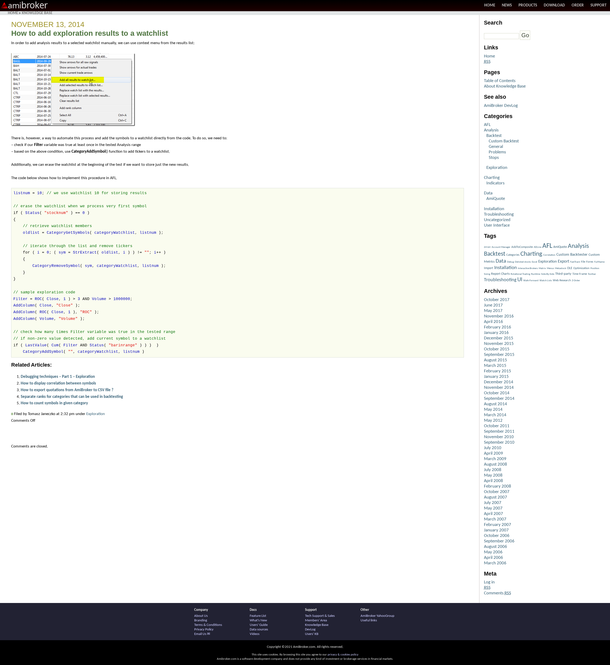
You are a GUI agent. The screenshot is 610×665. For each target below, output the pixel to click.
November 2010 (499, 437)
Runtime (535, 274)
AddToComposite (522, 247)
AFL (487, 125)
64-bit (487, 247)
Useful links (369, 620)
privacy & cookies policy (343, 654)
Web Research (562, 280)
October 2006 (496, 536)
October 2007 (496, 492)
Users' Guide (259, 625)
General (496, 147)
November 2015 (499, 344)
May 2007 (493, 508)
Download (554, 5)
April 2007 (493, 514)
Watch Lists (545, 280)
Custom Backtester (572, 255)
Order (578, 5)
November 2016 (499, 316)
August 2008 (495, 464)
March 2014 (495, 415)
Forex (589, 261)
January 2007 (496, 530)
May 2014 (493, 409)
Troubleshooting (499, 214)
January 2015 (496, 376)
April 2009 (493, 453)
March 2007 (495, 519)
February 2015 (497, 371)
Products (527, 5)
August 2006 (495, 547)
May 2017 (493, 311)
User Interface (497, 225)
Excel (534, 262)
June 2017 (493, 305)
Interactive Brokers (528, 268)
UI (519, 280)
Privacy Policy (204, 629)
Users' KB (311, 634)
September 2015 (499, 355)
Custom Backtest (504, 141)
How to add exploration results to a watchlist (89, 33)
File (583, 261)
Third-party (563, 274)
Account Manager (501, 247)
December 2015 (498, 338)
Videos (254, 634)
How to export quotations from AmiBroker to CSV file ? (67, 390)
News (507, 5)
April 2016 (493, 322)
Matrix (542, 268)
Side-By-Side (547, 274)
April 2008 (493, 481)
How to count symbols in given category (54, 403)
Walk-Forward (531, 280)
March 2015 (495, 366)
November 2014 (499, 387)
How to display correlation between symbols (58, 383)
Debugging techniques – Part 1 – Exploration (58, 377)
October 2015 (496, 349)
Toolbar (592, 274)
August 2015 (495, 360)
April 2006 (493, 558)
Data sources (259, 629)
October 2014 (496, 393)
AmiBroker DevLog (501, 106)
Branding (200, 620)
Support (598, 5)
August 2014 (495, 404)
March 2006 (495, 563)
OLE (569, 268)
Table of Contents (499, 81)
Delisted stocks (523, 262)
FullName (599, 262)
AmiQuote (495, 199)
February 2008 (497, 486)
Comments (497, 593)
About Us (201, 616)
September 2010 (499, 442)
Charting (492, 178)
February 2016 (497, 327)
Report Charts (500, 274)
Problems (497, 152)
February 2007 (497, 525)
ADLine (537, 247)
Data (488, 193)
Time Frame (579, 273)
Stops (494, 158)
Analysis (491, 130)
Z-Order (576, 280)
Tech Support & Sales (320, 616)
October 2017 (496, 300)
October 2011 (496, 426)
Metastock (560, 268)
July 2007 (492, 503)
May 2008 (493, 475)
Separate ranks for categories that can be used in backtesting (72, 397)
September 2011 (499, 431)
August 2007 (495, 497)
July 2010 (492, 448)
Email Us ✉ (202, 634)
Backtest (494, 136)
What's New (258, 620)
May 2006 (493, 552)
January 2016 (496, 333)
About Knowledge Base (505, 86)
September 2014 (499, 398)
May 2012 (493, 420)
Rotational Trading (520, 274)
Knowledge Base (37, 13)
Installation (494, 209)
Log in (489, 582)
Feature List (258, 616)
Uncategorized (497, 220)
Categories (512, 254)
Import (488, 268)
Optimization (581, 268)
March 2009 (495, 459)
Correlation (549, 255)
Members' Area (316, 620)
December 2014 (498, 382)
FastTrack (575, 262)
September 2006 (499, 541)
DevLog (310, 629)
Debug (510, 262)
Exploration (95, 414)
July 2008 (492, 470)
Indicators (495, 183)
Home (489, 5)
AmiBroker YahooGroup (377, 616)
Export (563, 262)
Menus (550, 268)
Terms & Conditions (208, 625)
